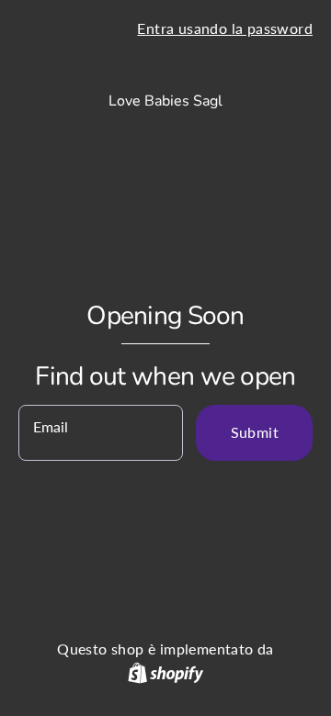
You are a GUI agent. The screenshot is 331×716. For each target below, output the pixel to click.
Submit (255, 432)
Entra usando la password (225, 28)
